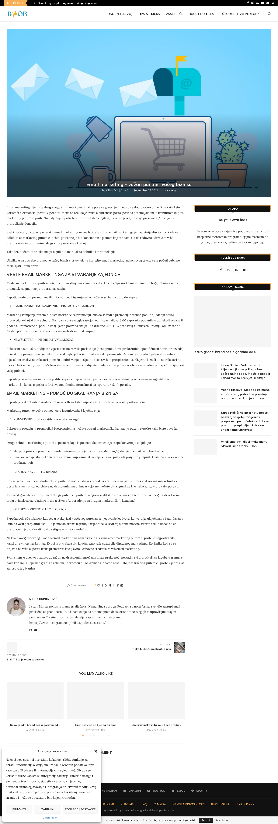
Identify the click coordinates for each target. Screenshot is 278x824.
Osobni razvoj (119, 14)
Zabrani (47, 809)
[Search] (269, 13)
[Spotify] (273, 3)
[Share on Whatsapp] (118, 585)
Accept (206, 820)
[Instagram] (252, 3)
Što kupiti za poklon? (240, 14)
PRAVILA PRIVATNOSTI (188, 804)
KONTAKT (127, 804)
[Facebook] (248, 3)
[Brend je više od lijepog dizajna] (95, 701)
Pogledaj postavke (80, 809)
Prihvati (19, 809)
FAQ (144, 804)
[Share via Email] (121, 585)
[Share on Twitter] (106, 585)
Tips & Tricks (149, 14)
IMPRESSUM (220, 804)
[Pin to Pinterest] (110, 585)
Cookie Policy (50, 817)
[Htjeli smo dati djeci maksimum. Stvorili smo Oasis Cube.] (205, 447)
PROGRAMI (106, 804)
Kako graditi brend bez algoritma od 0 (35, 724)
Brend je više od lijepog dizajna (95, 724)
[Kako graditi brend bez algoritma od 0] (35, 701)
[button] (96, 751)
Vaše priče (174, 14)
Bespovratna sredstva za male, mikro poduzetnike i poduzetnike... (81, 3)
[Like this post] (98, 585)
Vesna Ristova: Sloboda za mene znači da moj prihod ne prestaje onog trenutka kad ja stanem (245, 394)
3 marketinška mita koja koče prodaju (156, 724)
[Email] (267, 3)
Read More (222, 820)
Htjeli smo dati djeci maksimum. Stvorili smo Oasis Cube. (244, 444)
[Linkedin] (257, 3)
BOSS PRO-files (201, 14)
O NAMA (160, 804)
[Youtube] (262, 3)
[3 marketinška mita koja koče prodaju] (156, 701)
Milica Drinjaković (117, 190)
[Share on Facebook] (102, 585)
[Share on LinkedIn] (114, 585)
